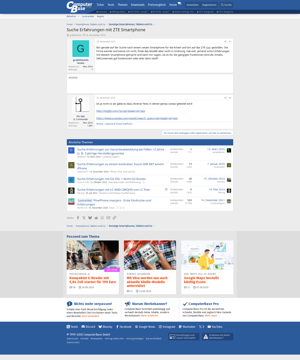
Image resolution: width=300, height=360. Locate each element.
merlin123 (82, 207)
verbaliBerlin (218, 152)
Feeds (74, 326)
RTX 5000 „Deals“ (139, 11)
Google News (147, 326)
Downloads (138, 4)
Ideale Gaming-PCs (184, 11)
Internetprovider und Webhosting (125, 182)
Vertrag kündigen (135, 338)
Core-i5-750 (83, 182)
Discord (90, 326)
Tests (110, 4)
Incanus (221, 181)
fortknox (81, 156)
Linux (111, 207)
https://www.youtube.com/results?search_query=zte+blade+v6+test (137, 118)
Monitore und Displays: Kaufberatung (117, 193)
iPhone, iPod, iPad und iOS (122, 171)
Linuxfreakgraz (217, 203)
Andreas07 (82, 171)
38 (74, 287)
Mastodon (189, 326)
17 (188, 287)
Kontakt (84, 338)
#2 (230, 97)
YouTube (217, 326)
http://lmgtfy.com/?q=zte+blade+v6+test (120, 111)
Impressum (72, 338)
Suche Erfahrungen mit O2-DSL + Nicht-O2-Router (111, 179)
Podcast (102, 11)
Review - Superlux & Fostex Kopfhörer (114, 123)
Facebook (125, 326)
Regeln (100, 16)
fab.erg (80, 193)
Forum (173, 4)
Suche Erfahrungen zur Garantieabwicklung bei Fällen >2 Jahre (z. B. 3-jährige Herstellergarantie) (120, 151)
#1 (230, 41)
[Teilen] (225, 42)
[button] (78, 16)
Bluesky (107, 326)
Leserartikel (88, 16)
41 (131, 291)
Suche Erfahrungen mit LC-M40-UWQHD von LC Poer (113, 190)
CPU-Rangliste (225, 11)
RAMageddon (118, 11)
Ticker (100, 4)
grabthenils (75, 35)
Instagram (168, 326)
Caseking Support (110, 156)
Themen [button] (123, 4)
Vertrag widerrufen (114, 338)
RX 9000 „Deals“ (161, 11)
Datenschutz (73, 342)
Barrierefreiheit (153, 338)
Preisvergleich (157, 4)
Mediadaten (97, 338)
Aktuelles (71, 16)
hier (208, 47)
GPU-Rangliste (206, 11)
